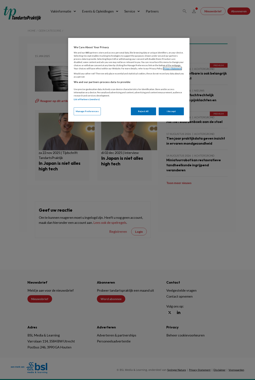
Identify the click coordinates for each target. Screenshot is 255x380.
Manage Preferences (87, 111)
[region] (128, 79)
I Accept (171, 111)
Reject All (143, 111)
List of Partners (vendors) (87, 99)
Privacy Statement (172, 68)
